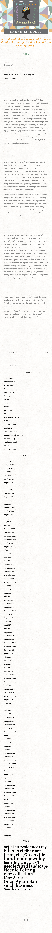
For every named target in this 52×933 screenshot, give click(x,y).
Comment (9, 352)
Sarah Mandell (26, 32)
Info (46, 352)
